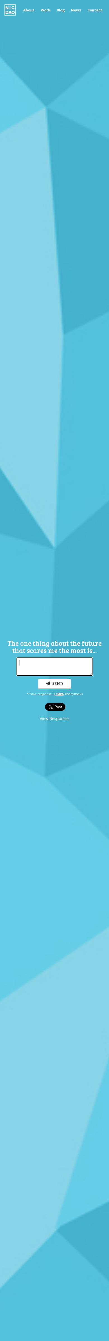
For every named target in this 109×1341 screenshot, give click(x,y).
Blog (61, 10)
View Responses (55, 718)
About (28, 10)
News (76, 10)
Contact (94, 10)
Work (45, 10)
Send (57, 683)
